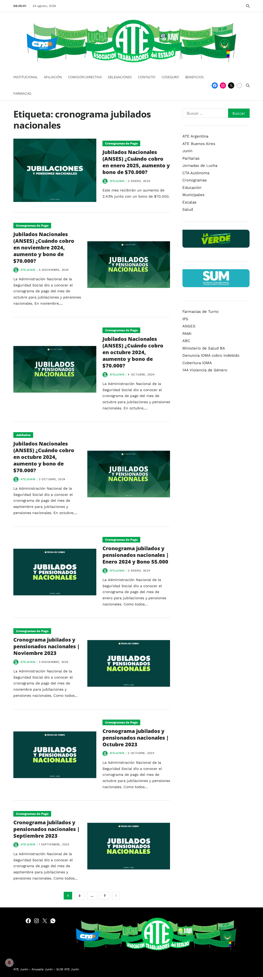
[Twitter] (231, 85)
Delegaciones (120, 77)
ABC (186, 340)
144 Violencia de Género (204, 370)
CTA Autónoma (195, 173)
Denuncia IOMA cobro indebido (210, 355)
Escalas (189, 202)
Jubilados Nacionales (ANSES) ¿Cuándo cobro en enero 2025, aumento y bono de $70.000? (136, 162)
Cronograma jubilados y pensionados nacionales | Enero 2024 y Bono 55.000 (135, 555)
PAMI (186, 333)
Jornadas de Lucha (199, 165)
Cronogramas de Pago (121, 143)
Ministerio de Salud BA (203, 348)
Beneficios (194, 77)
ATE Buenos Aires (198, 143)
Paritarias (191, 158)
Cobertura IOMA (197, 363)
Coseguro (170, 77)
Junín (187, 151)
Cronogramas (194, 180)
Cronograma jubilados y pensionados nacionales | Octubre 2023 (135, 738)
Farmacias (22, 93)
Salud (187, 209)
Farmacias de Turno (200, 311)
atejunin (117, 181)
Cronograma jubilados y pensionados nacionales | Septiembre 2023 (46, 829)
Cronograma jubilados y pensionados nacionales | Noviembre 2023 (46, 646)
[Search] (248, 6)
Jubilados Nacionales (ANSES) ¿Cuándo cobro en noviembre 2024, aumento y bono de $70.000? (43, 247)
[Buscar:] (203, 114)
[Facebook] (215, 85)
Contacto (146, 77)
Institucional (25, 77)
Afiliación (53, 77)
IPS (185, 319)
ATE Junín (20, 969)
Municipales (193, 194)
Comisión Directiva (85, 77)
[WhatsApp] (239, 85)
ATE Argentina (195, 136)
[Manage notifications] (9, 963)
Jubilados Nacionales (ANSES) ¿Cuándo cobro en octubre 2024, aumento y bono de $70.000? (132, 352)
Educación (191, 187)
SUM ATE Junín (67, 969)
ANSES (188, 326)
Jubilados (23, 435)
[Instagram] (223, 85)
